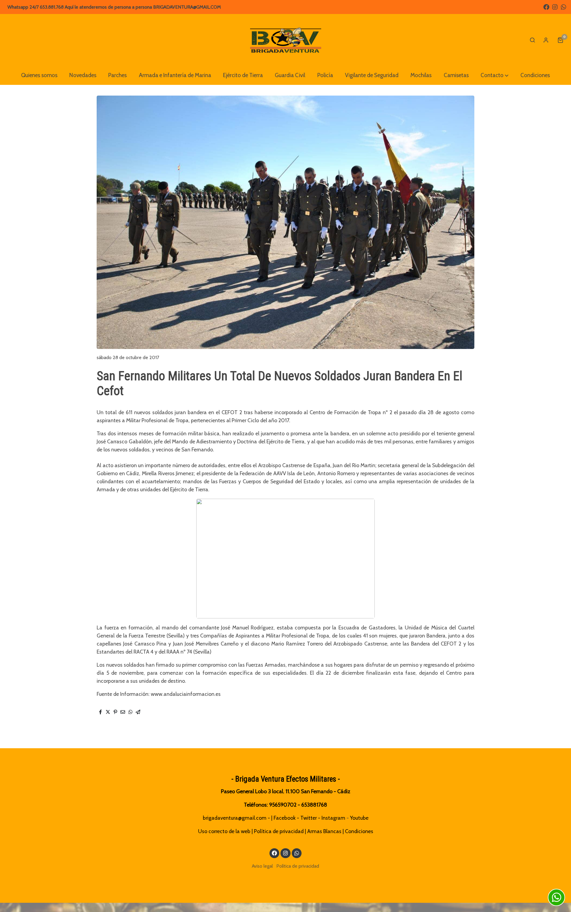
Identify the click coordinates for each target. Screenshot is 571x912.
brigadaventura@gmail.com (234, 818)
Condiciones (359, 831)
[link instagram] (555, 7)
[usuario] (546, 40)
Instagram (333, 818)
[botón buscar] (532, 40)
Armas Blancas (324, 831)
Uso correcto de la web (224, 831)
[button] (494, 75)
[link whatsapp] (563, 7)
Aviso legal (262, 866)
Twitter (308, 818)
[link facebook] (546, 7)
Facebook (285, 818)
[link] (285, 40)
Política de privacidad (279, 831)
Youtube (359, 818)
